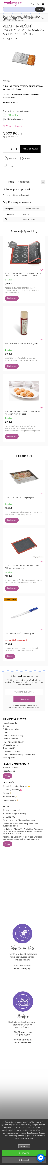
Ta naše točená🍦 (10, 800)
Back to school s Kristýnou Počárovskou (20, 820)
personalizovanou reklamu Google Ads (20, 1133)
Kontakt (6, 726)
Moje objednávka (10, 723)
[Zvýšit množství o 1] (16, 149)
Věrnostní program (11, 745)
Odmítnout (24, 1160)
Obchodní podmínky (11, 751)
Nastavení (24, 1146)
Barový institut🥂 (10, 796)
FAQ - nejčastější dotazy (13, 742)
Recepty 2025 (9, 771)
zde (31, 1138)
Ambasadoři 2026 (10, 767)
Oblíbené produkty (11, 729)
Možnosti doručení (15, 119)
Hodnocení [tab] (24, 181)
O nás (5, 732)
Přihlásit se (24, 699)
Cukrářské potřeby (31, 209)
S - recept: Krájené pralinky (14, 813)
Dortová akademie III (11, 810)
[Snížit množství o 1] (6, 149)
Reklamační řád (9, 748)
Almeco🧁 (7, 793)
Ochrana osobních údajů (13, 736)
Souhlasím (24, 1153)
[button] (41, 1158)
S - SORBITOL (9, 817)
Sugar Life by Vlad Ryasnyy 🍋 (16, 786)
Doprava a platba (10, 739)
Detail (10, 656)
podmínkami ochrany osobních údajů (24, 707)
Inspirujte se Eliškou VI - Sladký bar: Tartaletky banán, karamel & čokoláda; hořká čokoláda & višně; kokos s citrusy (23, 831)
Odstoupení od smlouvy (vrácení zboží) (19, 754)
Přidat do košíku (30, 149)
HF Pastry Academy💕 (12, 790)
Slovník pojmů (9, 758)
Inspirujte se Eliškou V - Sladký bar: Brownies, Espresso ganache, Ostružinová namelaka (22, 838)
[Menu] (43, 4)
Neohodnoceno (22, 111)
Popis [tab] (11, 181)
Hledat (40, 9)
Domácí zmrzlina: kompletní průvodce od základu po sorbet (20, 825)
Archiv (7, 776)
